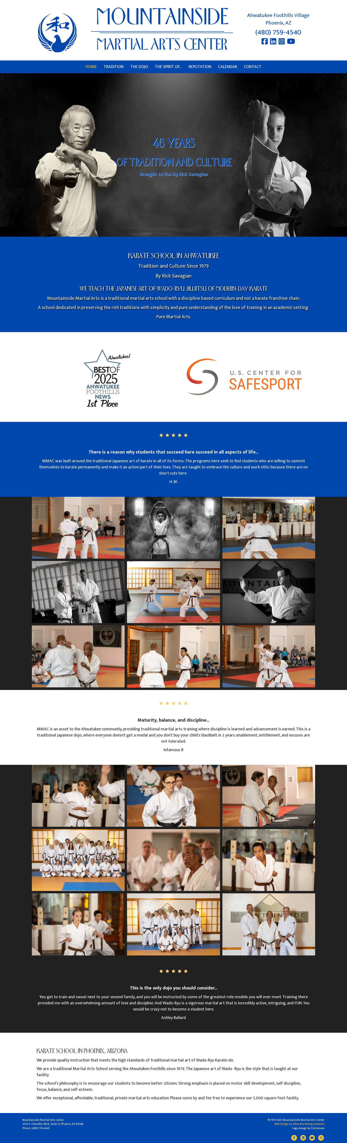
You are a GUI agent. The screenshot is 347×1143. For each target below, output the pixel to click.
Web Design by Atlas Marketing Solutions (299, 1124)
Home (91, 66)
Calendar (227, 66)
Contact (253, 66)
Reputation (200, 66)
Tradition (113, 66)
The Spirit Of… (168, 66)
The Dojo (139, 66)
